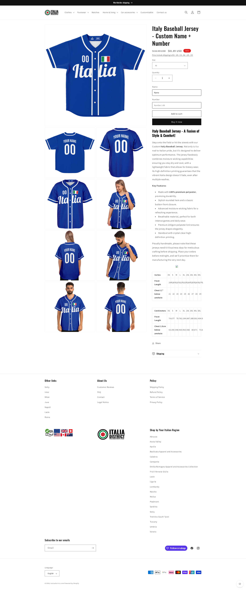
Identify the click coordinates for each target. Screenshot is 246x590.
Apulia (153, 446)
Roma (47, 417)
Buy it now (176, 122)
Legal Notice (103, 402)
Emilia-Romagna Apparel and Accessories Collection (174, 466)
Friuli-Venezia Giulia (159, 471)
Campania (154, 461)
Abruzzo (153, 436)
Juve (47, 402)
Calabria (154, 456)
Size (153, 60)
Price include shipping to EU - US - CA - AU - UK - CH (172, 55)
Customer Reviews (105, 387)
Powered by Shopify (71, 583)
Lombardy (154, 486)
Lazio (47, 412)
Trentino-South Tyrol (159, 516)
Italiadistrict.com (57, 583)
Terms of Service (157, 397)
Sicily (47, 387)
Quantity (155, 72)
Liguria (153, 481)
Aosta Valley (155, 441)
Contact (100, 397)
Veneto (153, 531)
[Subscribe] (93, 548)
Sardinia (153, 506)
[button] (69, 12)
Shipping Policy (157, 387)
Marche (153, 491)
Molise (153, 496)
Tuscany (153, 521)
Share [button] (158, 343)
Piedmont (154, 501)
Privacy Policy (156, 402)
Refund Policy (156, 392)
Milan (47, 397)
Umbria (153, 526)
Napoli (48, 407)
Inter (47, 392)
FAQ (99, 392)
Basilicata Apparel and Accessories (166, 451)
